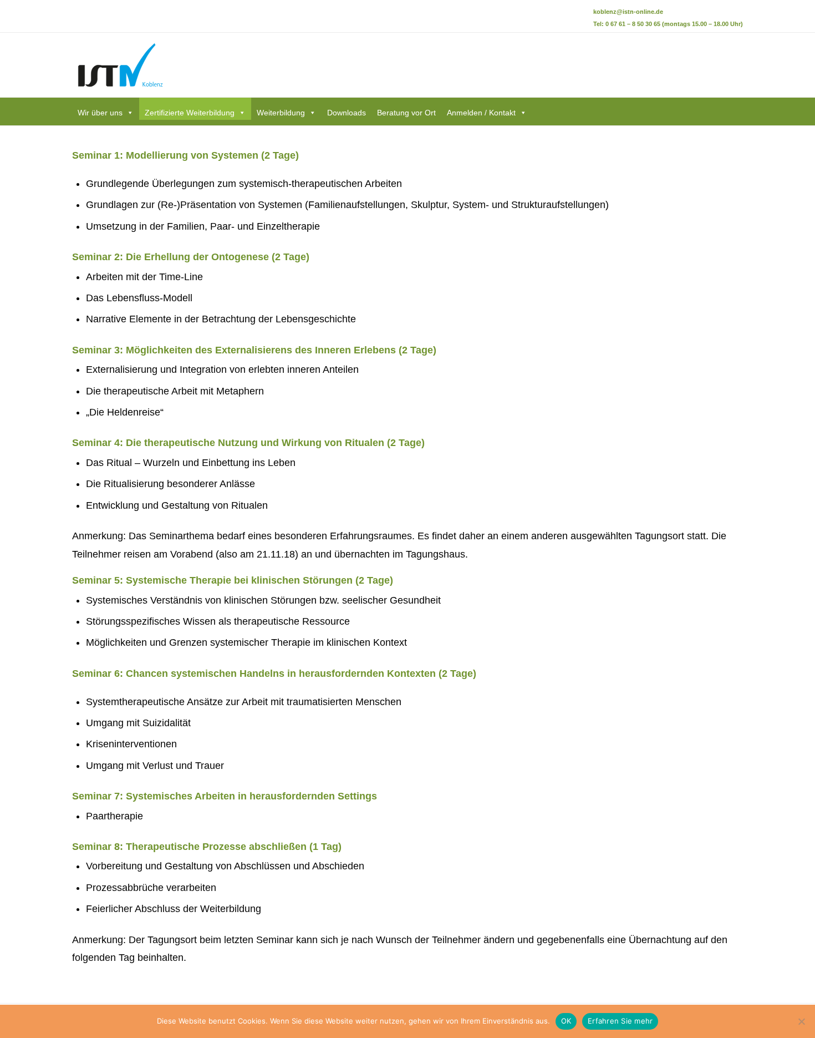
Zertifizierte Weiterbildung (190, 112)
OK (566, 1020)
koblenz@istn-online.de (628, 11)
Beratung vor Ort (406, 112)
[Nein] (801, 1021)
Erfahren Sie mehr (620, 1020)
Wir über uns (100, 112)
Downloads (346, 112)
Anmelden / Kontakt (481, 112)
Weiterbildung (281, 112)
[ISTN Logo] (119, 65)
